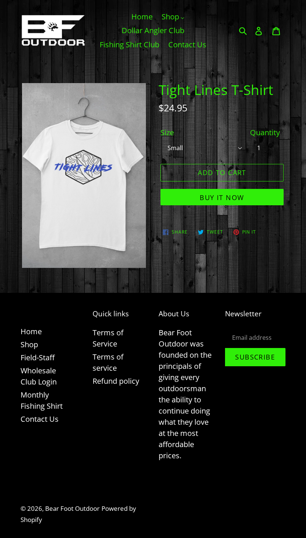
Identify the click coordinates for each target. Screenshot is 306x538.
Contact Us (40, 419)
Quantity (265, 132)
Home (31, 331)
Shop (29, 344)
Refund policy (116, 381)
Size (167, 132)
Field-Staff (37, 357)
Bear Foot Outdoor (72, 508)
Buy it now (222, 197)
